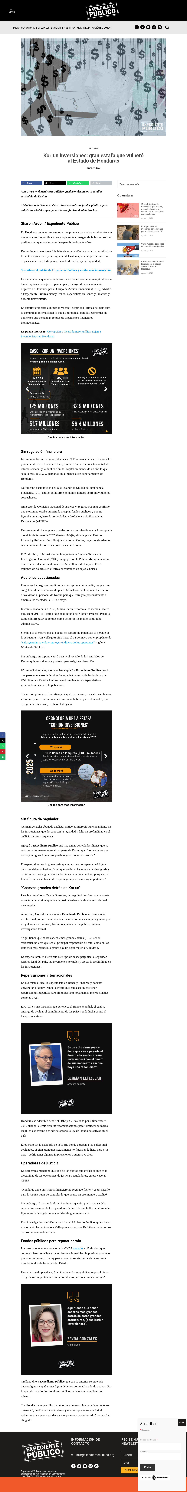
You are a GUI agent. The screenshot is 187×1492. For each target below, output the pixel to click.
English (56, 27)
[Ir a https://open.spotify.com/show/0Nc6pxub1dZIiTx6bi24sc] (160, 27)
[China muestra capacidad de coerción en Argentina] (128, 244)
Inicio (16, 27)
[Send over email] (2, 757)
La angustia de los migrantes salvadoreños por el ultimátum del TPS (152, 228)
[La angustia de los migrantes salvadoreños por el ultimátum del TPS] (128, 227)
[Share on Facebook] (2, 735)
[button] (11, 10)
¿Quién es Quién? (102, 27)
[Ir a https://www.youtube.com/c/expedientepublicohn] (148, 27)
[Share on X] (2, 740)
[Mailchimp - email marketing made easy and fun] (155, 1476)
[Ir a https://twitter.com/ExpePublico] (142, 27)
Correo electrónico (148, 1440)
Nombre (143, 1451)
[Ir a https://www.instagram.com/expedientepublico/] (154, 27)
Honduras (93, 148)
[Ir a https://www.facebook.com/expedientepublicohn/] (137, 27)
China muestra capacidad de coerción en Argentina (152, 245)
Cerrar (182, 1422)
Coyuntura (28, 27)
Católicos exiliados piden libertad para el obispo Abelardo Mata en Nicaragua (152, 265)
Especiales (43, 27)
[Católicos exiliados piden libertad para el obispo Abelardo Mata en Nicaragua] (128, 262)
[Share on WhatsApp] (2, 746)
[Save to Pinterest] (2, 751)
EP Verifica (68, 27)
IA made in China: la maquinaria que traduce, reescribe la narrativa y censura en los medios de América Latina (153, 209)
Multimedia (83, 27)
